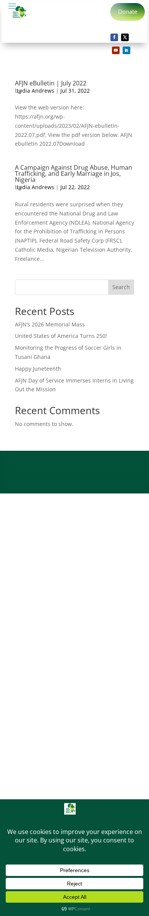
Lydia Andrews (35, 90)
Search (121, 287)
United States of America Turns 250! (61, 335)
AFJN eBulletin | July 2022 (50, 83)
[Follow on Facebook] (114, 37)
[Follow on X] (125, 37)
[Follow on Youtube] (116, 50)
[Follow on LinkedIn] (126, 50)
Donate (127, 11)
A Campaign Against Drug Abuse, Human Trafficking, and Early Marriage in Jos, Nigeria (73, 173)
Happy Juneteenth (38, 368)
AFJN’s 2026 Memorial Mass (50, 324)
